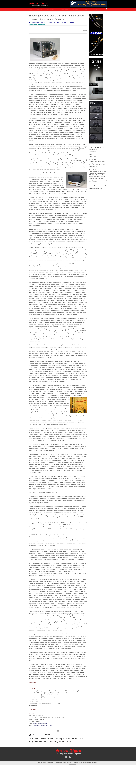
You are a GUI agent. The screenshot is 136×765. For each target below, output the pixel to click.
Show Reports (97, 9)
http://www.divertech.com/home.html (44, 725)
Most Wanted (50, 9)
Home (30, 9)
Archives (39, 9)
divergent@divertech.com (40, 723)
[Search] (106, 9)
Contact (85, 9)
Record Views (64, 9)
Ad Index (75, 9)
